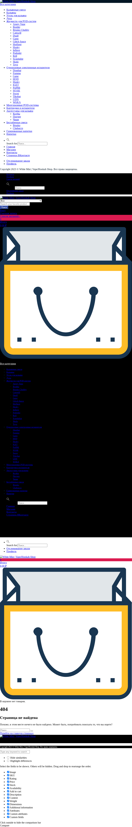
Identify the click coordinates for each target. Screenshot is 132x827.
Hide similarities (18, 757)
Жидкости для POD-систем (21, 21)
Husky (16, 47)
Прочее (17, 116)
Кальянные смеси (16, 9)
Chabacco (18, 128)
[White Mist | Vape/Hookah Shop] (18, 1)
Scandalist (18, 58)
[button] (8, 140)
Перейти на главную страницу (17, 733)
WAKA (17, 102)
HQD (16, 79)
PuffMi (16, 87)
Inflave (16, 50)
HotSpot (17, 44)
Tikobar (17, 96)
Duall (16, 35)
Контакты (11, 152)
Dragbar (17, 70)
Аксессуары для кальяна (19, 111)
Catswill (17, 32)
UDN (16, 99)
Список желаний (13, 179)
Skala (16, 61)
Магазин (11, 149)
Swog (16, 93)
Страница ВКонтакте (18, 155)
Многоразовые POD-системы (22, 105)
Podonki (17, 53)
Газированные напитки (19, 131)
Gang (16, 38)
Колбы (16, 113)
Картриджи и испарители (20, 108)
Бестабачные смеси (16, 122)
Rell (15, 56)
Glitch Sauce (19, 41)
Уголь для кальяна (16, 15)
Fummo (17, 73)
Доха (9, 18)
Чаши (16, 119)
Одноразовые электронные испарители (28, 67)
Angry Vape (19, 24)
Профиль (11, 163)
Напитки (11, 134)
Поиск (4, 207)
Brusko (16, 125)
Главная (10, 146)
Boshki (16, 27)
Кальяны (11, 12)
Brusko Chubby (21, 30)
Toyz (15, 64)
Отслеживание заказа (18, 160)
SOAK (16, 90)
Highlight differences (21, 761)
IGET (16, 85)
